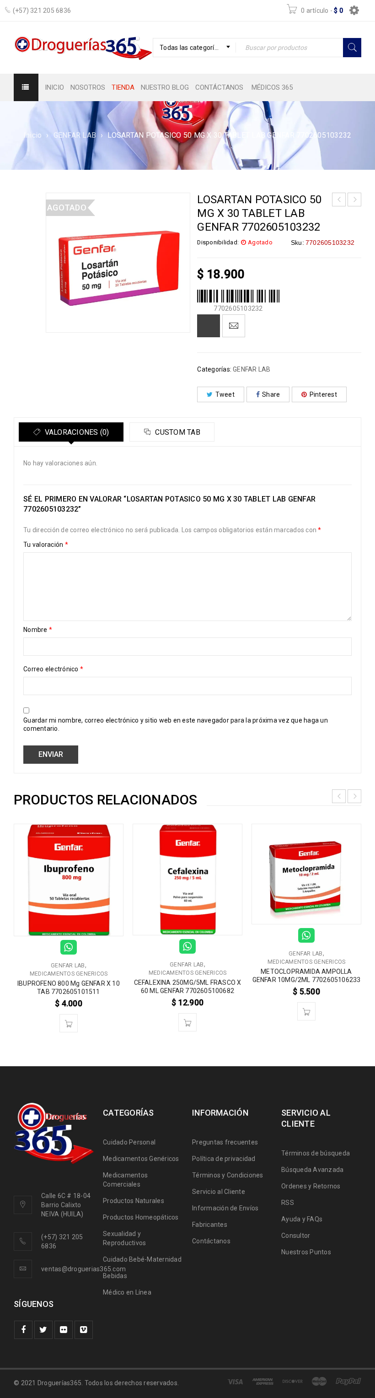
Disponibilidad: (218, 242)
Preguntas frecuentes (225, 1142)
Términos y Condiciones (227, 1175)
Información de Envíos (225, 1208)
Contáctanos (211, 1241)
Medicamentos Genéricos (141, 1158)
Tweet (225, 394)
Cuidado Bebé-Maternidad (142, 1259)
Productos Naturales (133, 1200)
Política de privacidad (224, 1158)
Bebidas (115, 1275)
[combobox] (194, 47)
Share (271, 394)
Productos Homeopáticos (141, 1217)
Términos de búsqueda (315, 1153)
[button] (68, 1023)
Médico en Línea (127, 1292)
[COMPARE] (208, 325)
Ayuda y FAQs (301, 1219)
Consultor (295, 1235)
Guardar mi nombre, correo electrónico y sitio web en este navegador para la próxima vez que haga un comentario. (175, 724)
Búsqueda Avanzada (312, 1169)
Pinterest (323, 394)
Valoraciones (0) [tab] (76, 432)
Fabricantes (209, 1224)
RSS (287, 1202)
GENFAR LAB (75, 135)
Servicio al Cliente (218, 1191)
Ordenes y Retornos (311, 1186)
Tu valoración (45, 544)
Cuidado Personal (129, 1142)
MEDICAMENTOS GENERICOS (69, 974)
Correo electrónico (53, 669)
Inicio (33, 135)
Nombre (37, 629)
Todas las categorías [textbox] (190, 47)
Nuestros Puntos (306, 1252)
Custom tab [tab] (176, 432)
